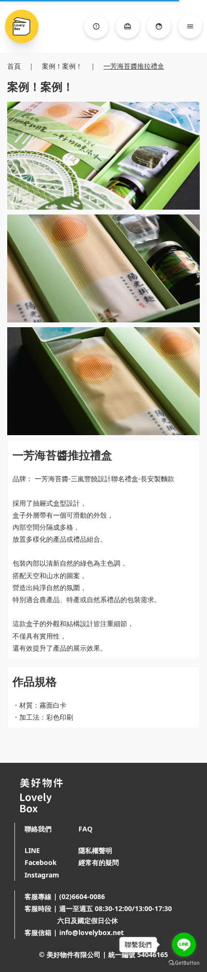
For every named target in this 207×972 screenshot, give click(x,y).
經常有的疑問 (98, 862)
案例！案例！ (62, 66)
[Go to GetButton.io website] (183, 962)
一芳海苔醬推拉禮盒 (134, 66)
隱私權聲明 (95, 850)
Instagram (42, 874)
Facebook (41, 862)
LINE (32, 850)
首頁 (14, 66)
